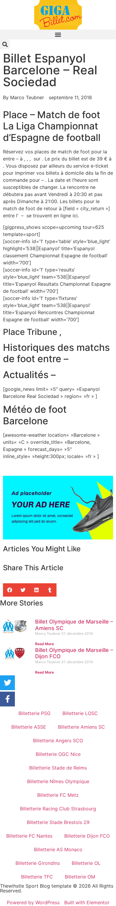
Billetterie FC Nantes (29, 836)
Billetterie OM (80, 877)
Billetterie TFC (37, 877)
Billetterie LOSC (80, 713)
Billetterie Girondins (37, 863)
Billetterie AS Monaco (58, 849)
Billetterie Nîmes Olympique (58, 781)
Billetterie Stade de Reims (58, 768)
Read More (44, 644)
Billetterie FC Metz (58, 795)
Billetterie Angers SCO (58, 740)
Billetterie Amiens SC (81, 727)
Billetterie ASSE (28, 727)
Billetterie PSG (34, 713)
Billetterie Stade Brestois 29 (58, 822)
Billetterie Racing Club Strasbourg (58, 809)
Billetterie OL (86, 863)
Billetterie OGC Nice (58, 754)
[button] (58, 34)
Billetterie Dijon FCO (87, 836)
